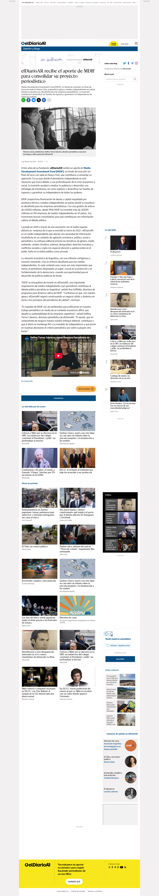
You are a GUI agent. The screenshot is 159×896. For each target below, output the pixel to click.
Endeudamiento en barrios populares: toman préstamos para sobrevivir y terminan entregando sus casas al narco (38, 513)
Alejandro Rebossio (116, 287)
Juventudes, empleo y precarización (39, 580)
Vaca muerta (103, 2)
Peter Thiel (53, 2)
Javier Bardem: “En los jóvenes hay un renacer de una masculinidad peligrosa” (122, 405)
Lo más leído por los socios (34, 406)
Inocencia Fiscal (117, 2)
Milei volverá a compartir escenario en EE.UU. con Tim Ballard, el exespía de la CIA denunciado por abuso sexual (38, 692)
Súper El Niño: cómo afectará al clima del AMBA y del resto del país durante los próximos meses (111, 720)
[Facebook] (28, 100)
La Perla (76, 2)
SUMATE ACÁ (74, 881)
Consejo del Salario (61, 2)
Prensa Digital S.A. (63, 891)
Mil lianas (134, 2)
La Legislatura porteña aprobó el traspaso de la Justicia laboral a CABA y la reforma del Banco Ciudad (111, 545)
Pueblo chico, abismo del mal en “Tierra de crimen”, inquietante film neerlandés (77, 549)
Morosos (46, 2)
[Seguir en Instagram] (118, 867)
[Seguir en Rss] (125, 867)
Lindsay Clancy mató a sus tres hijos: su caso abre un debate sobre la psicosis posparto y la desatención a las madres (77, 437)
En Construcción (27, 381)
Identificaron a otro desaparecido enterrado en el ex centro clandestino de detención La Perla (38, 654)
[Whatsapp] (23, 100)
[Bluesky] (34, 100)
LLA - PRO (109, 2)
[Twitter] (39, 100)
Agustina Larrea (115, 381)
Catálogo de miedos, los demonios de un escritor (120, 377)
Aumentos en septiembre (91, 2)
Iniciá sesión (124, 44)
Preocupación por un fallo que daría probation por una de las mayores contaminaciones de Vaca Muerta (112, 680)
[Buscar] (135, 79)
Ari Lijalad (81, 2)
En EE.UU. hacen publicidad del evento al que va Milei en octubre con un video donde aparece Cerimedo (76, 692)
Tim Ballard (70, 2)
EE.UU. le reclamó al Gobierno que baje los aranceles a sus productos (76, 471)
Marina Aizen (26, 549)
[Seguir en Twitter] (109, 867)
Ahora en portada (30, 483)
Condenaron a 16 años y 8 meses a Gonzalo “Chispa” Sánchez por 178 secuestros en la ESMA (38, 472)
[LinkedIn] (44, 100)
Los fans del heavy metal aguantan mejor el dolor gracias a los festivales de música (39, 620)
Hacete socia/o (113, 44)
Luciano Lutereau (126, 2)
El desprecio (115, 251)
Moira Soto (63, 554)
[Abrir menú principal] (136, 43)
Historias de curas (68, 617)
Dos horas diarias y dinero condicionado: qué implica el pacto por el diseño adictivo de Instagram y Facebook (77, 513)
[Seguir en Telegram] (115, 867)
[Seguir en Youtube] (121, 867)
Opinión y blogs (31, 48)
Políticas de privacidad (78, 891)
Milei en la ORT (39, 2)
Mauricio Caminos (28, 699)
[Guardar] (49, 100)
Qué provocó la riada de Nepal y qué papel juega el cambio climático (111, 693)
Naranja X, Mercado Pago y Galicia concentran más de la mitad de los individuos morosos (122, 280)
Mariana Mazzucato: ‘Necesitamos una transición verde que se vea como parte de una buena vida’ (111, 707)
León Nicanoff (27, 520)
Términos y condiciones (95, 891)
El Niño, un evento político (35, 546)
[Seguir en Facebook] (112, 867)
